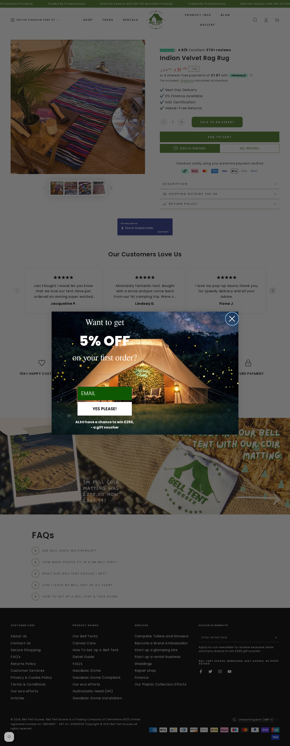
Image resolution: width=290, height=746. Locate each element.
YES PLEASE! (105, 409)
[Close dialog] (232, 318)
